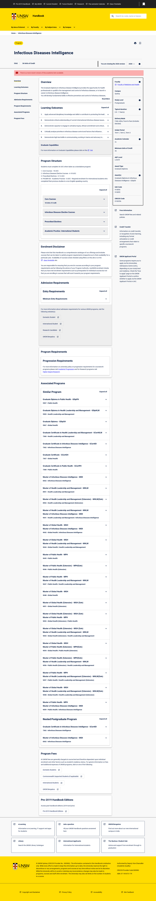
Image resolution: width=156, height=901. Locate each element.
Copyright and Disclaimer (31, 892)
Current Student (52, 4)
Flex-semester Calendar (97, 4)
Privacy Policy (67, 892)
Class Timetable (115, 4)
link (91, 150)
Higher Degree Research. (51, 372)
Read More (106, 99)
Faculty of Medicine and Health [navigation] (128, 85)
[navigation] (51, 317)
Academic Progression (66, 369)
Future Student (67, 4)
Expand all (105, 107)
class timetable (49, 260)
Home (13, 33)
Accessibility (97, 892)
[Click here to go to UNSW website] (20, 17)
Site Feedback (129, 892)
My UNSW (38, 4)
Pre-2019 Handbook (23, 4)
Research (80, 4)
